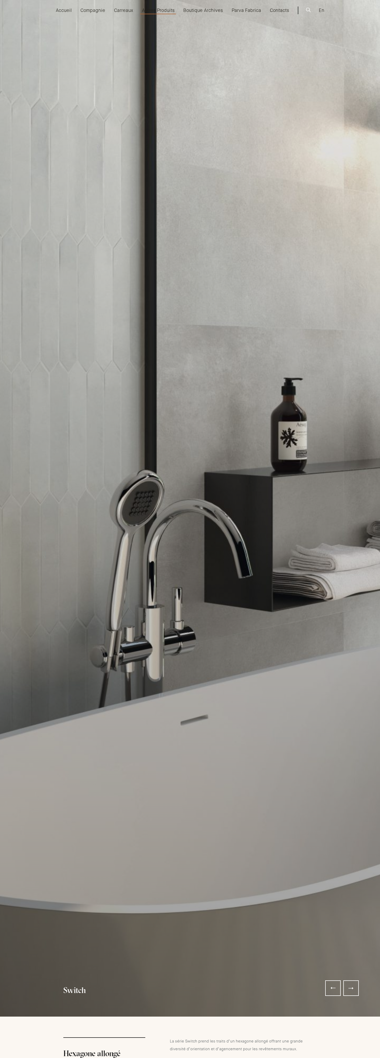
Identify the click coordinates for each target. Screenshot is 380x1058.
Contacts (279, 10)
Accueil (64, 10)
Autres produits (158, 10)
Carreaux (123, 10)
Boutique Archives (203, 10)
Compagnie (92, 10)
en (321, 10)
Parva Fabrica (246, 10)
